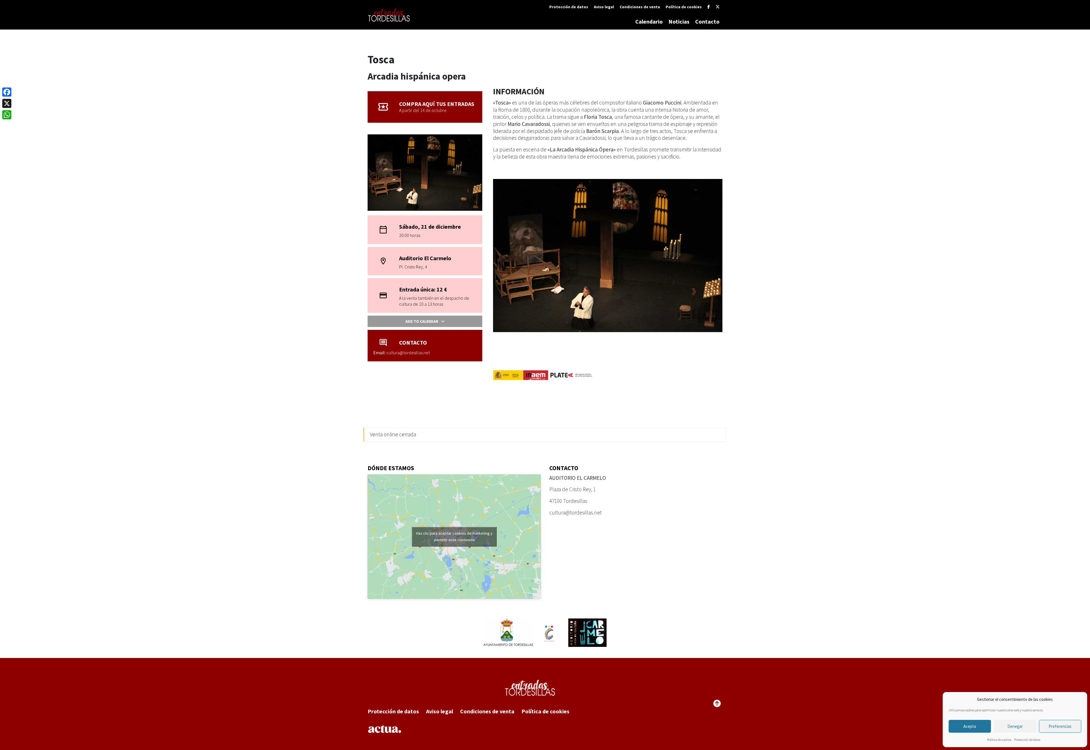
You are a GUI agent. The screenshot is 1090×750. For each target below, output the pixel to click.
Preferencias (1060, 726)
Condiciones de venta (640, 6)
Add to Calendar (421, 321)
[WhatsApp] (6, 114)
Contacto (707, 21)
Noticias (678, 21)
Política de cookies (999, 740)
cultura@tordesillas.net (575, 512)
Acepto (969, 726)
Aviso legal (604, 6)
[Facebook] (708, 7)
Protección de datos (1027, 740)
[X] (718, 7)
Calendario (649, 21)
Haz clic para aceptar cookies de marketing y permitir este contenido (454, 536)
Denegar (1015, 726)
